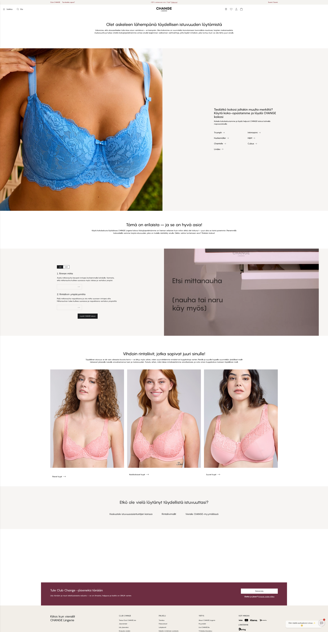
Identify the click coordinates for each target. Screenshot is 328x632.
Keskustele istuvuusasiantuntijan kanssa (131, 514)
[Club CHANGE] (236, 9)
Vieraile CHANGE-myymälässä (201, 514)
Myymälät (202, 624)
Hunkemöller (220, 138)
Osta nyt (172, 2)
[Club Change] (231, 9)
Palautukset (163, 624)
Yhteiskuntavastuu (205, 631)
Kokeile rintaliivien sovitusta (168, 631)
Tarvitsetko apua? (68, 2)
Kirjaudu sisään (124, 631)
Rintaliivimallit (169, 514)
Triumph (218, 132)
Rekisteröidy (259, 591)
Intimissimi (253, 132)
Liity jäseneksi (124, 627)
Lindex (217, 149)
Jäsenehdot (123, 624)
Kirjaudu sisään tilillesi (266, 597)
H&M (250, 138)
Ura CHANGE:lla (204, 627)
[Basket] (241, 9)
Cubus (251, 143)
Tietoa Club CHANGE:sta (127, 620)
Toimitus (162, 620)
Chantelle (218, 143)
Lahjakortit (162, 627)
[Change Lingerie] (164, 9)
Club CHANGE (55, 2)
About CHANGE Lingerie (207, 620)
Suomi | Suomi (273, 2)
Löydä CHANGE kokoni (88, 316)
